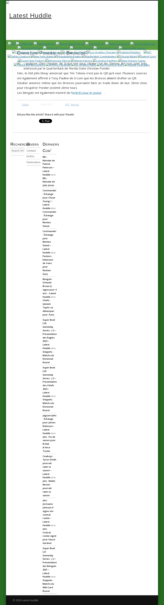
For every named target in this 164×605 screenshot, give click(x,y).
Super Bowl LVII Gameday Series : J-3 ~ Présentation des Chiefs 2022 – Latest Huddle (50, 382)
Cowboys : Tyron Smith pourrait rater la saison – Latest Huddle (49, 467)
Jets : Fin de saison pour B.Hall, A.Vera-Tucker (49, 443)
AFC (67, 104)
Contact (31, 150)
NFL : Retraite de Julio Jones (49, 182)
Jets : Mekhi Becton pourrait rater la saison (49, 488)
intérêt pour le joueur (87, 93)
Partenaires (33, 162)
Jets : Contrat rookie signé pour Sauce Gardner (49, 535)
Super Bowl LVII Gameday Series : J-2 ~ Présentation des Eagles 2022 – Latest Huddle (50, 334)
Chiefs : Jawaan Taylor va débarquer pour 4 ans (48, 307)
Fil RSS (30, 156)
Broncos (75, 104)
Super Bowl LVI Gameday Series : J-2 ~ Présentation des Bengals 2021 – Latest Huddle (50, 562)
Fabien (25, 104)
